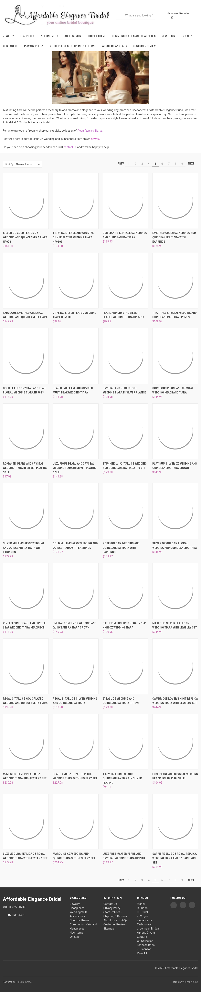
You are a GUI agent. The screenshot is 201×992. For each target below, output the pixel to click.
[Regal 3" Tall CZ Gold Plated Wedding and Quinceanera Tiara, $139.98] (26, 666)
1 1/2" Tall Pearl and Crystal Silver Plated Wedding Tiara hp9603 (73, 237)
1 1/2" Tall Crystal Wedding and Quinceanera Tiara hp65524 (174, 315)
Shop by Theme (96, 36)
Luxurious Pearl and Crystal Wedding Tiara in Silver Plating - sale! (75, 468)
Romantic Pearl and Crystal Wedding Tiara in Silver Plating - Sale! (25, 468)
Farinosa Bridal (146, 945)
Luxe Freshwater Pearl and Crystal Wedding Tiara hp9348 (124, 856)
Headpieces (27, 36)
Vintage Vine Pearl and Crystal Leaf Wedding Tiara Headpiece (25, 625)
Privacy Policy (34, 46)
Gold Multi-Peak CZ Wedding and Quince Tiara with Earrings (75, 546)
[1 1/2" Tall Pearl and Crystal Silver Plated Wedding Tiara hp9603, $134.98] (76, 201)
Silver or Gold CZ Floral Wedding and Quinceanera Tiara (174, 546)
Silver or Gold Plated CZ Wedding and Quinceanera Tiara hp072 (25, 237)
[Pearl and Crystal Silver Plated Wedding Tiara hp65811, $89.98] (125, 280)
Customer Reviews (145, 46)
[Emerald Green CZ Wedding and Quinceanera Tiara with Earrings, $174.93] (175, 201)
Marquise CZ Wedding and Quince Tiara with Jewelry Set (74, 856)
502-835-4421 (16, 915)
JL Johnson (144, 949)
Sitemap (108, 928)
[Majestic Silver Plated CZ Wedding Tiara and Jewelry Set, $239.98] (26, 742)
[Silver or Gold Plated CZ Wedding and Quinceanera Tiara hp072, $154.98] (26, 201)
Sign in (171, 13)
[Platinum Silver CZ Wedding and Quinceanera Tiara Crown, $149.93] (175, 431)
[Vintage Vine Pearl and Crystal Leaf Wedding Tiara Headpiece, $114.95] (26, 591)
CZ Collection (145, 940)
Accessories (72, 36)
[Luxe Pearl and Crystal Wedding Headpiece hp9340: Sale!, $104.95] (175, 742)
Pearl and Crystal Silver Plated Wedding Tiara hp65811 (123, 315)
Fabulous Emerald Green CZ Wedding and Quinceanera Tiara (25, 315)
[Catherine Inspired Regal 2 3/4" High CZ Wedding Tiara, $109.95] (125, 591)
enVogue (142, 916)
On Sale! (186, 36)
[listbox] (29, 164)
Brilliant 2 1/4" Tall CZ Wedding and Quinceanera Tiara (125, 235)
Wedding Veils (49, 36)
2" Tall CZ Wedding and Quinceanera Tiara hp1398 (121, 701)
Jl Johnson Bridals (148, 928)
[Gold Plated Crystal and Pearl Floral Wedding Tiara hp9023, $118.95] (26, 356)
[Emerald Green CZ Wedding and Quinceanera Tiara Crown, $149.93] (76, 591)
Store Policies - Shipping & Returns (72, 46)
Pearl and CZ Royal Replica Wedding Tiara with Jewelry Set (75, 776)
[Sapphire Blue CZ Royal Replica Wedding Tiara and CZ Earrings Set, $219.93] (175, 821)
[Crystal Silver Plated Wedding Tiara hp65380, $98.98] (76, 280)
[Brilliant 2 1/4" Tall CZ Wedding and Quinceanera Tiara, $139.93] (125, 201)
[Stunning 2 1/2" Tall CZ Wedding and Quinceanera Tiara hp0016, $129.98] (125, 431)
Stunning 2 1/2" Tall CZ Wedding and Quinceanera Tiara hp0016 (125, 466)
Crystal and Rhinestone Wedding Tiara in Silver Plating (124, 390)
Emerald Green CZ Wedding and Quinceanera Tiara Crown (74, 625)
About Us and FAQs (114, 46)
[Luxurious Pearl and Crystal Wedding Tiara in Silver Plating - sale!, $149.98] (76, 431)
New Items (168, 36)
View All (142, 953)
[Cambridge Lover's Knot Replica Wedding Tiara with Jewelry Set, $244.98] (175, 666)
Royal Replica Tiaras (90, 130)
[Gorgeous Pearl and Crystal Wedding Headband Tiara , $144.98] (175, 356)
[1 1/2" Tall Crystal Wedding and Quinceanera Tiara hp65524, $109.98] (175, 280)
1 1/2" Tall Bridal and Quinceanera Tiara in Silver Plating (122, 778)
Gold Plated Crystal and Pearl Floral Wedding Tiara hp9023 (25, 390)
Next (191, 163)
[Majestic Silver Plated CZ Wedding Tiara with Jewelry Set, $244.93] (175, 591)
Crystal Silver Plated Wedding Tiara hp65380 (74, 315)
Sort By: (9, 164)
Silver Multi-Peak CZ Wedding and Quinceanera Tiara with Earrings (23, 548)
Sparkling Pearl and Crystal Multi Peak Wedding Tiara (73, 390)
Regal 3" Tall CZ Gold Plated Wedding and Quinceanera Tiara (25, 701)
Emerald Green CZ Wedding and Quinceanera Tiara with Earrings (174, 237)
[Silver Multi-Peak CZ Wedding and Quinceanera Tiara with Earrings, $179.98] (26, 511)
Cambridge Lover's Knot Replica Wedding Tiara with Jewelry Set (175, 701)
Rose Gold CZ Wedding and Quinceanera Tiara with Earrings (121, 548)
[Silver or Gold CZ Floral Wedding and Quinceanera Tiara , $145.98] (175, 511)
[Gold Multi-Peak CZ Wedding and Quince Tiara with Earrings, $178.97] (76, 511)
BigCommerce (24, 982)
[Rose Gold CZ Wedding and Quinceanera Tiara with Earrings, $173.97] (125, 511)
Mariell (141, 903)
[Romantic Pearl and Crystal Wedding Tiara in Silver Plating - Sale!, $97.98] (26, 431)
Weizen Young (190, 982)
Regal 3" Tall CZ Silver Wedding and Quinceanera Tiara (75, 701)
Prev (120, 163)
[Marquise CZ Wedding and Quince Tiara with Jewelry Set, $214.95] (76, 821)
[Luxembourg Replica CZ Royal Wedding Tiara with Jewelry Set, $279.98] (26, 821)
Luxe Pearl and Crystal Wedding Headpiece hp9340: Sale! (175, 776)
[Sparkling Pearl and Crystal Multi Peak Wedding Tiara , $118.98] (76, 356)
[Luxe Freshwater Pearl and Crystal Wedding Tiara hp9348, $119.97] (125, 821)
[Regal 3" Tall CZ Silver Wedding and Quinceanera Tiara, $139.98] (76, 666)
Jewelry (8, 36)
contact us (70, 147)
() (172, 17)
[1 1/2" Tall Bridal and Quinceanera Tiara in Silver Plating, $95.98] (125, 742)
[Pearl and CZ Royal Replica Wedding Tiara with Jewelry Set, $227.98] (76, 742)
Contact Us (10, 46)
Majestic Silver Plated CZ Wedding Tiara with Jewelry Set (174, 625)
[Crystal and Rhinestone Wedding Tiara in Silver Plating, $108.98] (125, 356)
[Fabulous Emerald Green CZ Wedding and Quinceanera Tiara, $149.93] (26, 280)
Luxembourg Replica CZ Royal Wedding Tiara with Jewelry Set (25, 856)
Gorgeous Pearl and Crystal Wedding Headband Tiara (173, 390)
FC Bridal (142, 912)
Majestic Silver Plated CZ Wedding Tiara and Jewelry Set (25, 776)
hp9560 (95, 138)
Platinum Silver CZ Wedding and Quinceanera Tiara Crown (174, 466)
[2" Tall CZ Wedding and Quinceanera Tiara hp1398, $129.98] (125, 666)
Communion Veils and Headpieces (134, 36)
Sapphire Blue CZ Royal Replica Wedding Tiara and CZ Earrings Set (174, 858)
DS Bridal (142, 908)
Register (184, 13)
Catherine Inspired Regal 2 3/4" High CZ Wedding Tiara (124, 625)
